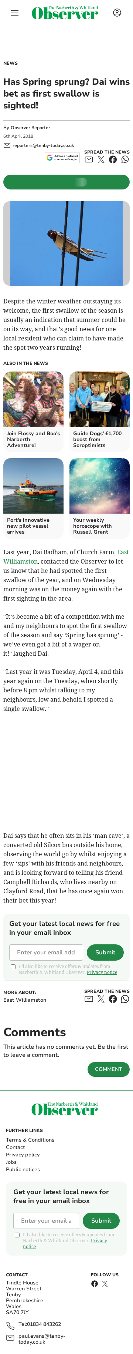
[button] (15, 13)
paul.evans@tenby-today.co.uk (41, 1339)
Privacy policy (23, 1154)
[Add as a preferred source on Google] (62, 157)
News (10, 63)
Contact (15, 1147)
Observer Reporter (30, 128)
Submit (105, 952)
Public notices (23, 1169)
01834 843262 (44, 1324)
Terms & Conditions (30, 1139)
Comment (108, 1069)
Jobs (11, 1162)
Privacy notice (102, 972)
